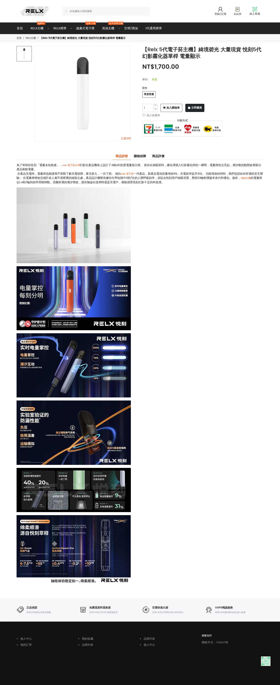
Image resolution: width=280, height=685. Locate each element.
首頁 (20, 28)
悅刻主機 (246, 178)
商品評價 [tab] (158, 156)
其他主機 (108, 26)
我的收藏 (85, 639)
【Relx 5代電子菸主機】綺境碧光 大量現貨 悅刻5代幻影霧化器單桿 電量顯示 (83, 38)
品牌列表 (85, 645)
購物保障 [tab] (140, 156)
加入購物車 (173, 108)
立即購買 (196, 108)
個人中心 (24, 639)
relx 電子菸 (127, 173)
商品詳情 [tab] (122, 156)
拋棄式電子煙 (85, 26)
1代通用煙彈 (154, 28)
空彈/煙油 (131, 28)
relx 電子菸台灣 (71, 165)
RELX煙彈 (59, 28)
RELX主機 (36, 26)
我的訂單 (24, 645)
